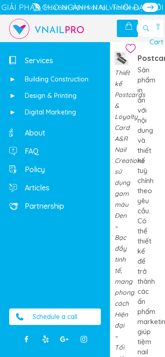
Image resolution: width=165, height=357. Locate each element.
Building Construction (55, 79)
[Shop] (129, 26)
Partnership (43, 206)
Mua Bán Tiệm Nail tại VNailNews (91, 7)
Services (38, 60)
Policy (34, 169)
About (34, 132)
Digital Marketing (49, 112)
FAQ (31, 151)
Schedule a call (55, 317)
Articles (36, 187)
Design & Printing (50, 96)
